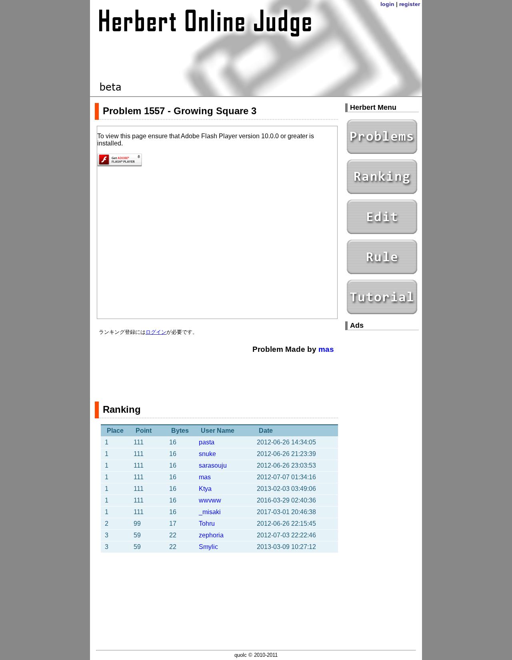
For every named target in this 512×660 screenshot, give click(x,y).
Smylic (208, 546)
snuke (207, 453)
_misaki (210, 512)
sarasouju (213, 465)
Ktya (205, 488)
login (387, 4)
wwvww (210, 500)
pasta (206, 442)
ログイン (156, 332)
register (409, 4)
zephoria (211, 535)
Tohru (207, 523)
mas (326, 349)
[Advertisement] (216, 373)
